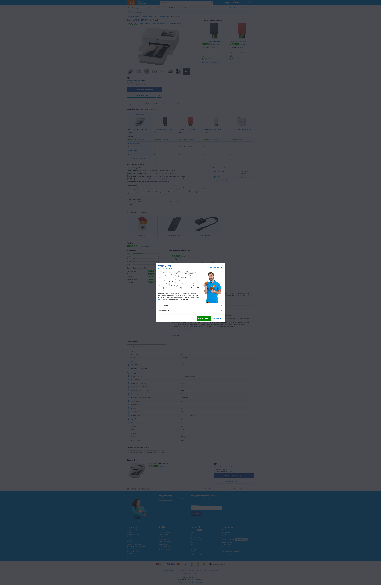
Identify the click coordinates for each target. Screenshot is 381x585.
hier (170, 293)
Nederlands (216, 267)
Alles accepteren (203, 318)
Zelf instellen (217, 318)
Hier (159, 299)
